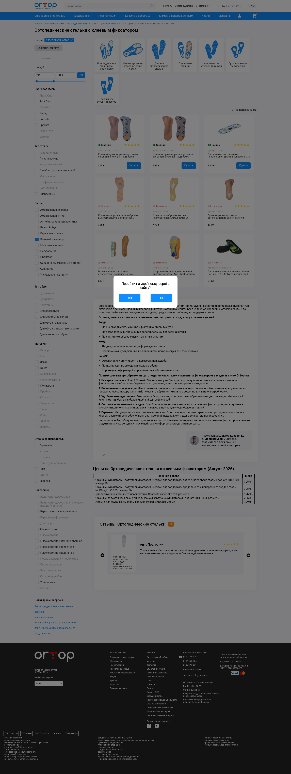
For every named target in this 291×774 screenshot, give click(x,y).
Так (130, 297)
